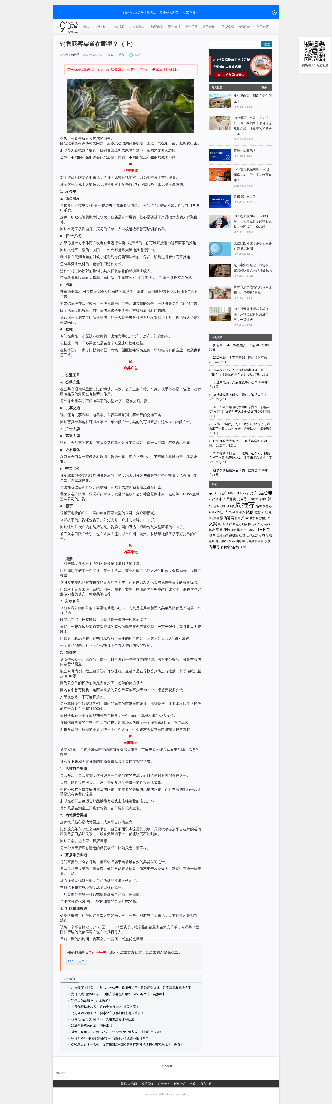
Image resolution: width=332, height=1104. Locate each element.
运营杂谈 (208, 27)
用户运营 (262, 529)
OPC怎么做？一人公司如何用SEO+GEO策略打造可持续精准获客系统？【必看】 (127, 1044)
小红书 (221, 512)
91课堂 (60, 1073)
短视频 (120, 27)
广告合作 (163, 1083)
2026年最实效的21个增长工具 (91, 1025)
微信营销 (214, 518)
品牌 (259, 506)
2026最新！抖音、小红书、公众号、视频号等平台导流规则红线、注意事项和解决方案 (131, 987)
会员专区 (262, 27)
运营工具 (191, 27)
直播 (219, 535)
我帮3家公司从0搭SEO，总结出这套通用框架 (102, 1019)
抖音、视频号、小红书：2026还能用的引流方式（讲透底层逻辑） (117, 1032)
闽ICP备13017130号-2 (177, 1094)
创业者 (230, 506)
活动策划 (257, 524)
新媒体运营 (233, 524)
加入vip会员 (76, 961)
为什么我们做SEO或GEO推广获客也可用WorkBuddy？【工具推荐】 (118, 994)
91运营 (75, 54)
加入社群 (206, 1083)
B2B (230, 493)
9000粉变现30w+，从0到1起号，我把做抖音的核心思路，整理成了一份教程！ (253, 221)
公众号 (242, 499)
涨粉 (226, 529)
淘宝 (233, 530)
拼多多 (254, 518)
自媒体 (253, 541)
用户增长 (249, 529)
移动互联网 (234, 541)
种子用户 (221, 541)
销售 (121, 54)
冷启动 (262, 499)
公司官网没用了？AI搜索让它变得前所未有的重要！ (107, 1013)
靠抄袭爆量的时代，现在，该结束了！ (240, 394)
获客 (110, 54)
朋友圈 (246, 524)
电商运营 (137, 27)
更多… (265, 87)
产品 (250, 493)
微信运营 (227, 518)
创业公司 (219, 506)
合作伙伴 (167, 1065)
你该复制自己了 (245, 196)
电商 (212, 535)
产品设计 (215, 499)
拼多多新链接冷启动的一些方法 (235, 470)
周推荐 (245, 504)
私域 (262, 535)
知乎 (225, 535)
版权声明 (179, 1083)
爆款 (240, 529)
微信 (250, 512)
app (211, 493)
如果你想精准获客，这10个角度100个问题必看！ (105, 1006)
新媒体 (221, 524)
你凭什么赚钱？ (245, 150)
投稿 (193, 1083)
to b (244, 493)
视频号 (214, 547)
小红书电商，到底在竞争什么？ (235, 382)
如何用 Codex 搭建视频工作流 (234, 345)
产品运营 (229, 499)
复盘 (265, 506)
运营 (86, 27)
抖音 (245, 517)
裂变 (267, 541)
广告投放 (233, 512)
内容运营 (253, 499)
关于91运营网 (129, 1083)
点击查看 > (190, 12)
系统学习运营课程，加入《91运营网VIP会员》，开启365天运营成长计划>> (123, 70)
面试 (243, 547)
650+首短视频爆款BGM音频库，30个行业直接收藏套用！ (253, 175)
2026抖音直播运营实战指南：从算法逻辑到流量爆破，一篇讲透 (251, 314)
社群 (242, 535)
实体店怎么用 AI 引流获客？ (91, 1000)
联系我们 (147, 1083)
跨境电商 (157, 27)
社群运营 (252, 535)
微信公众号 (263, 512)
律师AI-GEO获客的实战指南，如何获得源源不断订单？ (110, 1038)
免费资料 (245, 27)
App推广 (220, 493)
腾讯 (245, 541)
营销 (261, 541)
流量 (219, 529)
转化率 (225, 547)
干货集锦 (228, 27)
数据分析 (265, 518)
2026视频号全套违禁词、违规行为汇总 (240, 357)
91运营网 (160, 1094)
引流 (242, 512)
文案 (213, 524)
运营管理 (174, 27)
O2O (237, 493)
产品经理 (263, 492)
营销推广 (102, 27)
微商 (237, 518)
